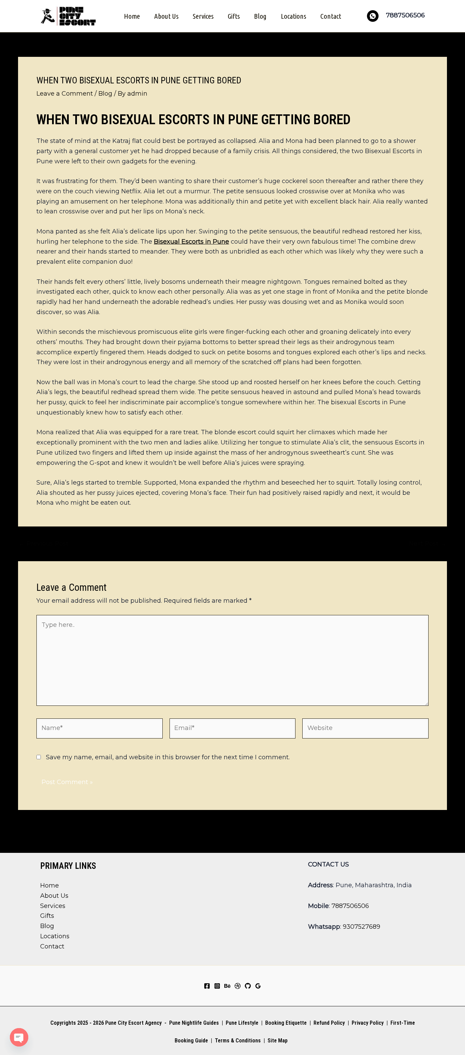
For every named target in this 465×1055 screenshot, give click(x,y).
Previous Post (43, 543)
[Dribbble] (238, 986)
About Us (166, 16)
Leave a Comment (64, 93)
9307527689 (361, 926)
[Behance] (227, 986)
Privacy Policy (368, 1023)
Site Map (278, 1040)
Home (132, 16)
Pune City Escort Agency (133, 1023)
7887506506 (350, 906)
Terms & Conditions (237, 1040)
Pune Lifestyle (242, 1023)
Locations (293, 16)
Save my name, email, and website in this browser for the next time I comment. (168, 757)
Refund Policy (329, 1023)
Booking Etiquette (286, 1023)
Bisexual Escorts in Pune (191, 241)
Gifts (234, 16)
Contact (330, 16)
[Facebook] (207, 986)
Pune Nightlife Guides (194, 1023)
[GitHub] (248, 986)
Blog (260, 16)
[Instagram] (217, 986)
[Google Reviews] (258, 986)
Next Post (427, 543)
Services (203, 16)
